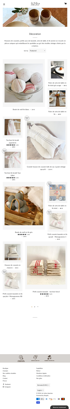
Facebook (7, 384)
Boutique (5, 368)
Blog (4, 376)
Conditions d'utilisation (43, 376)
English (39, 390)
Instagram (7, 387)
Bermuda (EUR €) (42, 385)
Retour (38, 371)
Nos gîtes (39, 378)
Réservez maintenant (59, 407)
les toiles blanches (47, 393)
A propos (5, 371)
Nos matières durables (9, 373)
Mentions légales (41, 373)
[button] (10, 145)
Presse (5, 381)
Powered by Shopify (42, 395)
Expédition (39, 368)
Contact (5, 378)
